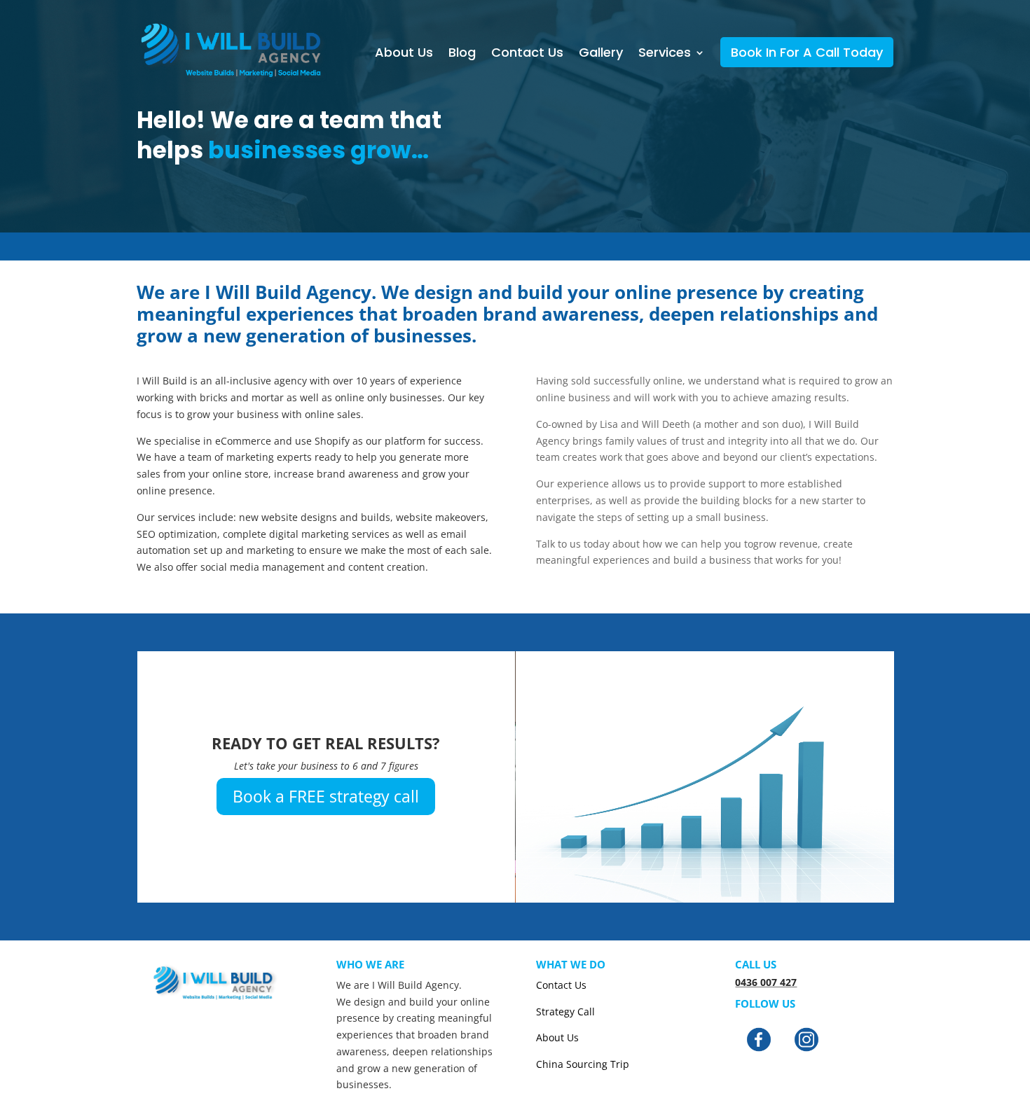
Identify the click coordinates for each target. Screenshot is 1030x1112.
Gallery (601, 52)
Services (664, 52)
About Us (404, 52)
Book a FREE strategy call (326, 796)
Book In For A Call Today (807, 52)
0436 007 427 (766, 982)
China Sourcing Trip (582, 1064)
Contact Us (527, 52)
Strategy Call (565, 1011)
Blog (462, 52)
